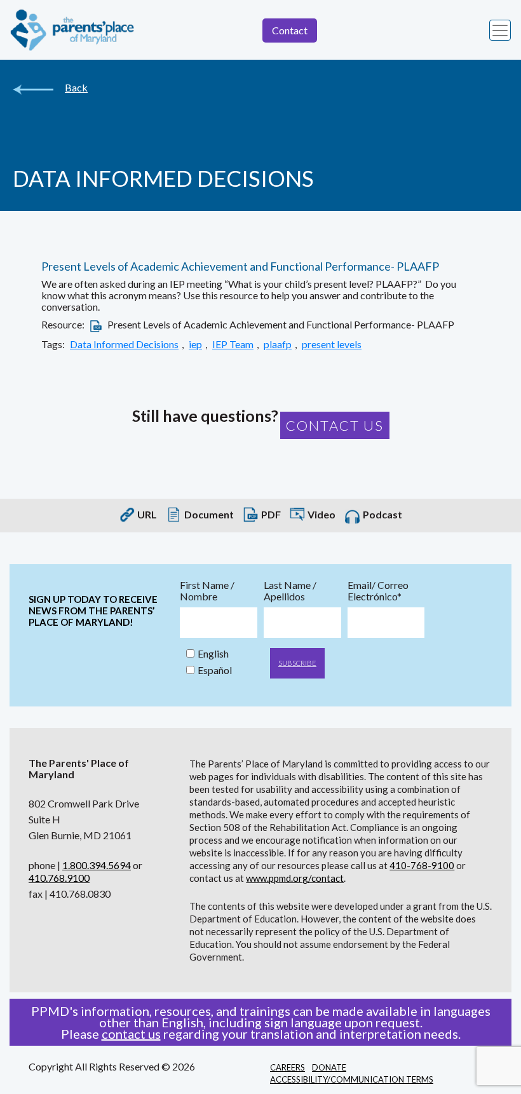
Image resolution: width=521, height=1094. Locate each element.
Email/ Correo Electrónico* (378, 590)
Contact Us (335, 425)
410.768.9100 (59, 878)
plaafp (278, 344)
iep (195, 344)
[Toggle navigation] (500, 30)
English (213, 653)
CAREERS (287, 1067)
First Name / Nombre (207, 590)
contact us (131, 1033)
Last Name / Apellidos (290, 590)
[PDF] (95, 324)
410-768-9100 (421, 865)
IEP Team (233, 344)
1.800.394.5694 (96, 865)
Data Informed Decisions (124, 344)
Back (76, 87)
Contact (290, 30)
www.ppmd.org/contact (295, 878)
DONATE (329, 1067)
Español (215, 670)
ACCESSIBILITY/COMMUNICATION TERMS (351, 1079)
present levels (332, 344)
